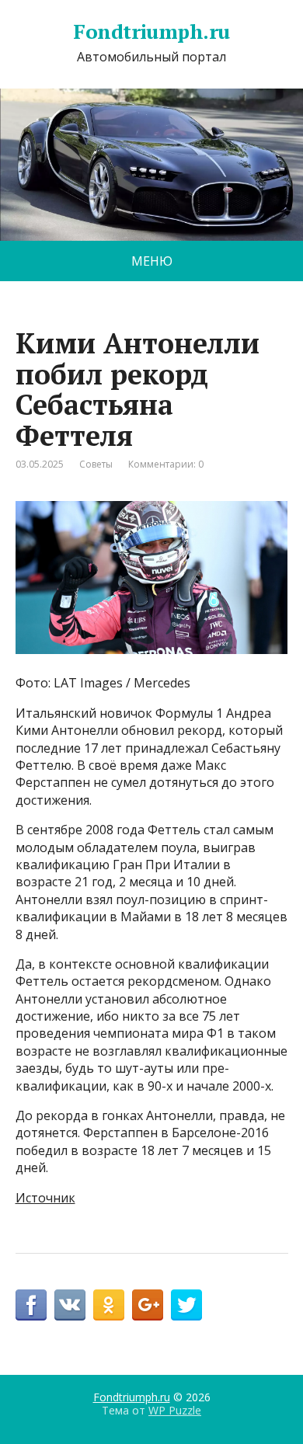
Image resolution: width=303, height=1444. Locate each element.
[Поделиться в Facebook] (31, 1304)
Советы (96, 464)
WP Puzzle (174, 1410)
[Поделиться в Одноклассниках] (108, 1304)
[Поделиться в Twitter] (186, 1304)
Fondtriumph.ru (151, 31)
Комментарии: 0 (166, 464)
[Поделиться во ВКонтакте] (69, 1304)
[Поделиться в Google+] (147, 1304)
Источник (45, 1197)
